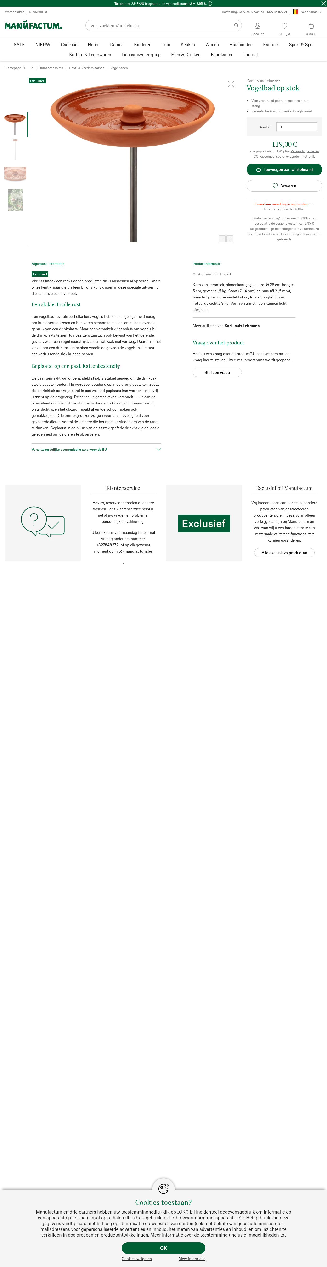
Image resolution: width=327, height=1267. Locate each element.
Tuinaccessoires (51, 68)
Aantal (265, 127)
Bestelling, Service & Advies (254, 12)
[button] (231, 84)
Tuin (30, 68)
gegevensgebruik (237, 1211)
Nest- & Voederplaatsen (86, 68)
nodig (154, 1211)
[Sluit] (323, 3)
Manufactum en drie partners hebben (74, 1211)
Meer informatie (192, 1258)
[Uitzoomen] (222, 238)
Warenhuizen (14, 12)
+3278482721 (108, 545)
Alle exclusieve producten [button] (284, 552)
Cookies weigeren (137, 1258)
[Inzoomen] (229, 238)
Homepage (13, 68)
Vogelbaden (119, 68)
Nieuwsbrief (38, 12)
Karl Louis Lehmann (242, 325)
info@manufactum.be (133, 551)
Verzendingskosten (305, 151)
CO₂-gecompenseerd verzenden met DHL (284, 156)
